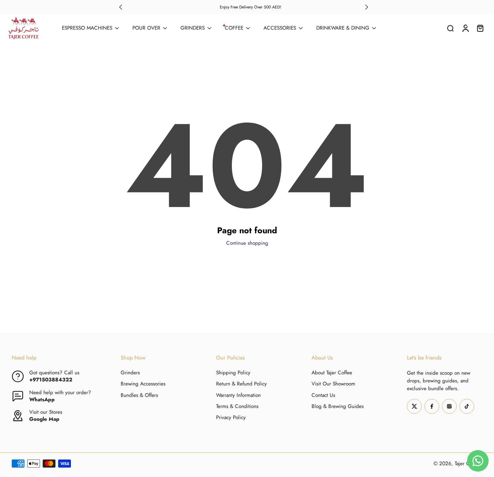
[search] (450, 28)
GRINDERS (192, 28)
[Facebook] (431, 406)
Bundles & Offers (139, 395)
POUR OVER (146, 28)
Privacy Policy (231, 417)
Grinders (130, 372)
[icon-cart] (479, 28)
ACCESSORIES (279, 28)
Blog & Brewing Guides (338, 406)
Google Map (44, 419)
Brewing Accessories (143, 384)
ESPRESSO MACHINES (87, 28)
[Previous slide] (121, 7)
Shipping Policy (233, 372)
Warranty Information (238, 395)
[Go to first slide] (367, 7)
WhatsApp (42, 399)
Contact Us (323, 395)
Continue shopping (247, 243)
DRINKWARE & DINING (342, 28)
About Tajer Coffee (332, 372)
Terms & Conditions (237, 406)
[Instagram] (449, 406)
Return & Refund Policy (241, 384)
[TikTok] (466, 406)
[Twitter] (414, 406)
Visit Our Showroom (333, 384)
